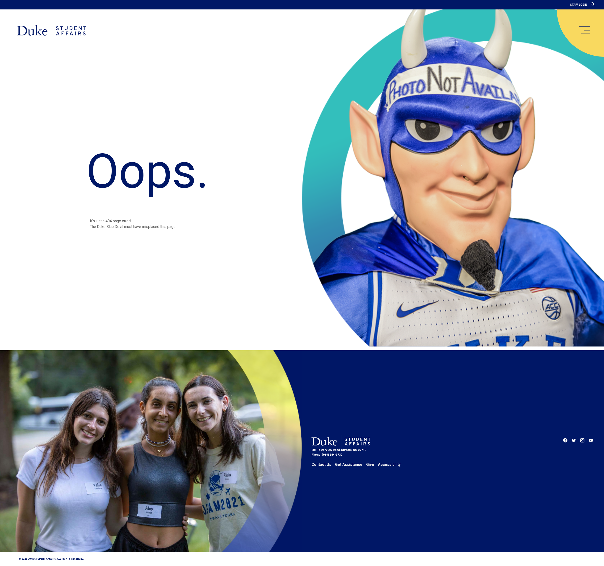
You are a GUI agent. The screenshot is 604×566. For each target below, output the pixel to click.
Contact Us (321, 464)
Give (370, 464)
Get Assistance (348, 464)
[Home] (51, 31)
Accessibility (389, 464)
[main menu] (584, 30)
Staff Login (578, 4)
